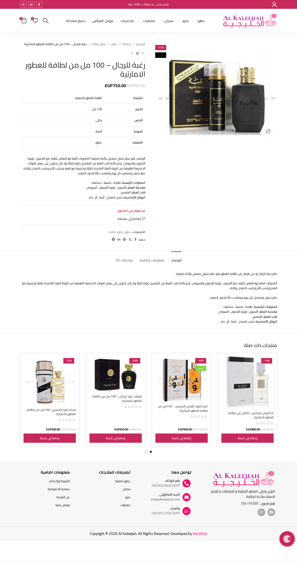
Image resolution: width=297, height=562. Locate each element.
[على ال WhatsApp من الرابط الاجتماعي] (23, 4)
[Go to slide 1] (151, 452)
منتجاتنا (126, 44)
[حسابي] (274, 4)
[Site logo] (249, 20)
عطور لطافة (98, 44)
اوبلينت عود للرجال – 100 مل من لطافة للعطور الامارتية (117, 398)
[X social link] (130, 239)
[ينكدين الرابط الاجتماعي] (119, 239)
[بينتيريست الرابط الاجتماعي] (124, 239)
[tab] (176, 258)
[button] (247, 438)
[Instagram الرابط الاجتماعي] (31, 4)
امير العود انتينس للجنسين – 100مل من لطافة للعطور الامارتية (183, 408)
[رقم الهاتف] (186, 483)
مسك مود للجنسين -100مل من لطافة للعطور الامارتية (51, 412)
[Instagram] (261, 512)
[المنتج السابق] (142, 53)
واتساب (175, 508)
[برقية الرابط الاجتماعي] (113, 239)
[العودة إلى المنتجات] (137, 53)
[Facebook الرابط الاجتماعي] (39, 4)
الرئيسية (140, 44)
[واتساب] (186, 511)
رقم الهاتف (172, 480)
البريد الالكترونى (169, 494)
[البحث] (46, 21)
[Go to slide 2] (146, 452)
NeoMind (200, 533)
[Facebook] (271, 512)
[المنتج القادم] (132, 53)
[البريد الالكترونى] (186, 497)
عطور (114, 44)
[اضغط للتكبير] (268, 131)
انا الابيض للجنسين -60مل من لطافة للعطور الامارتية (251, 415)
